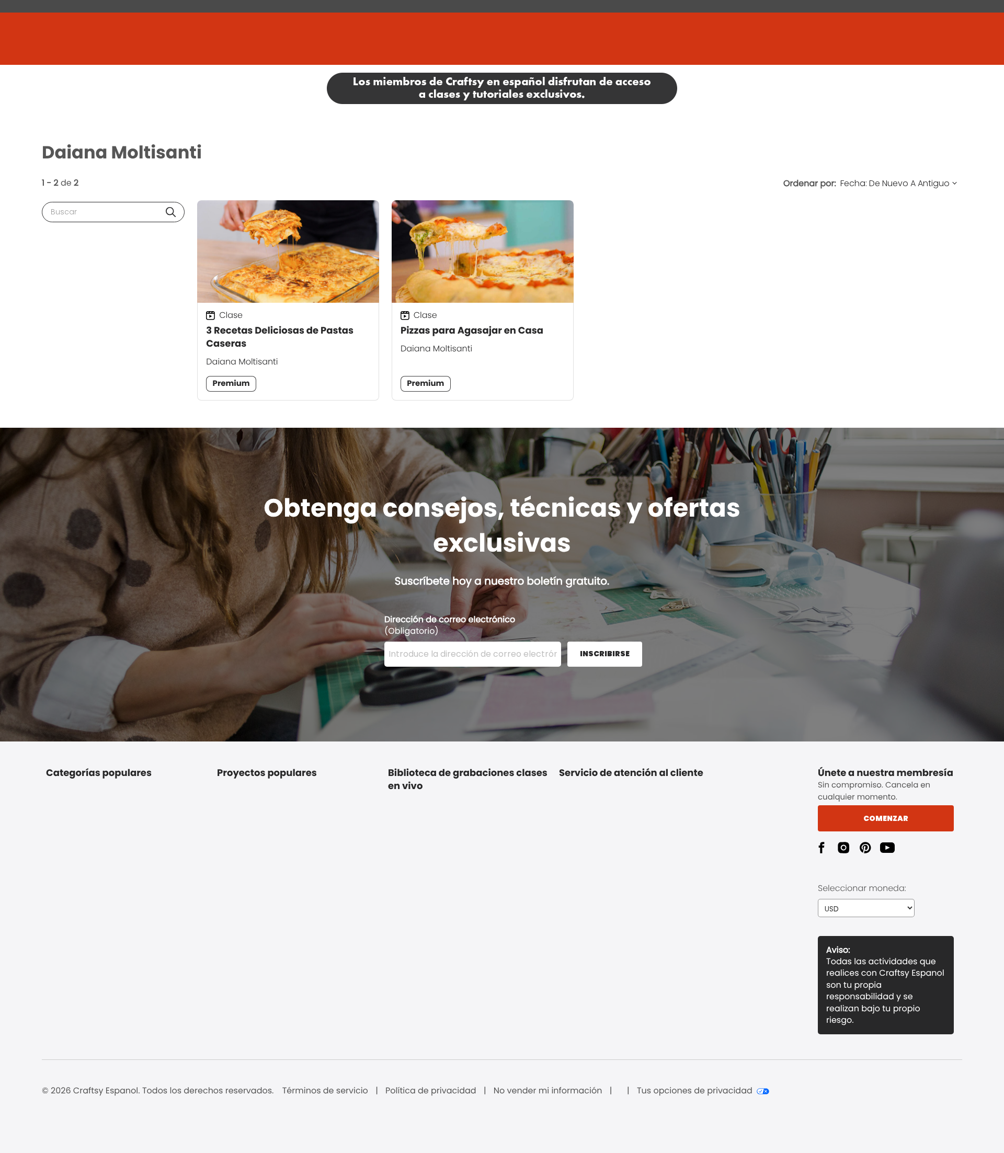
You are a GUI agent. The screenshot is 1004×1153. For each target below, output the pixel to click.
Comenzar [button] (885, 818)
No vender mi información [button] (548, 1091)
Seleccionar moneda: (862, 888)
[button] (171, 212)
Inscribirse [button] (605, 653)
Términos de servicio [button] (325, 1091)
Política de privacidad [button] (430, 1091)
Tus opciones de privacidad (694, 1091)
